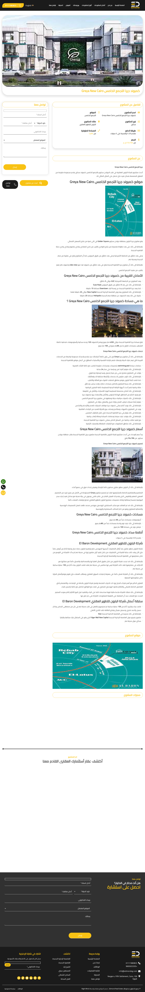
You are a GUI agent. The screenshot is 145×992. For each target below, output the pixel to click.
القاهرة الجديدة (64, 962)
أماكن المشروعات (99, 5)
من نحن (110, 5)
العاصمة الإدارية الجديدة (61, 958)
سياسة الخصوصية (10, 988)
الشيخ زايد (66, 966)
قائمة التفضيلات (93, 970)
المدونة (60, 5)
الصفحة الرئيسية (119, 5)
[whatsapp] (3, 481)
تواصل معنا (52, 5)
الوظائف (96, 966)
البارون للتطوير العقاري (88, 124)
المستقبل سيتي (64, 970)
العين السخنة (65, 979)
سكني (133, 124)
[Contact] (3, 492)
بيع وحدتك (76, 5)
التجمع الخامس (90, 115)
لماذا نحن (96, 962)
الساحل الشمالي (64, 974)
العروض (68, 5)
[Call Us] (3, 487)
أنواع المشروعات (87, 5)
